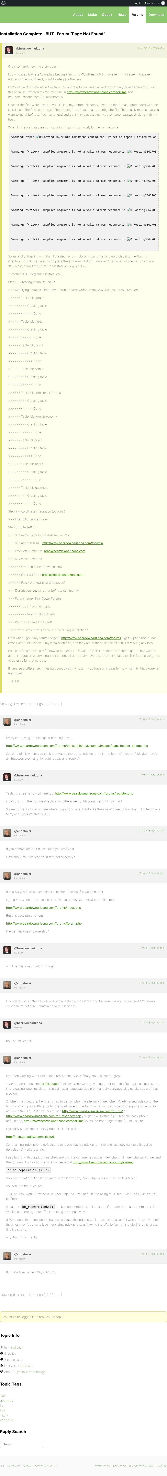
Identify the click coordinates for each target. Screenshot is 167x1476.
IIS (2, 1405)
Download (156, 15)
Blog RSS (162, 1465)
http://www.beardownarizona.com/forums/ (72, 543)
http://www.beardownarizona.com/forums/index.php (43, 908)
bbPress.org (6, 14)
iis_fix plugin (50, 1084)
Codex (107, 15)
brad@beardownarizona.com (64, 551)
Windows (7, 1420)
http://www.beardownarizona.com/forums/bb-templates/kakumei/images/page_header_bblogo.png (77, 746)
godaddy (6, 1400)
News (122, 15)
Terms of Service (43, 1465)
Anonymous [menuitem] (152, 3)
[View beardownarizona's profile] (9, 50)
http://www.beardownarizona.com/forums (96, 92)
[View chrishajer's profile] (7, 722)
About (78, 15)
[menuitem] (3, 3)
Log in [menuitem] (138, 3)
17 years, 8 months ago (151, 48)
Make (92, 15)
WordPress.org (102, 1465)
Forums (137, 15)
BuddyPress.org (138, 1465)
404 (3, 1396)
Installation (16, 1347)
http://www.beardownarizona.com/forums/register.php (94, 793)
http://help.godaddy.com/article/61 (30, 1137)
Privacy (27, 1465)
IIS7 (2, 1410)
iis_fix (4, 1415)
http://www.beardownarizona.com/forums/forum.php (44, 923)
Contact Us (13, 1465)
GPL (2, 1465)
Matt (151, 1465)
